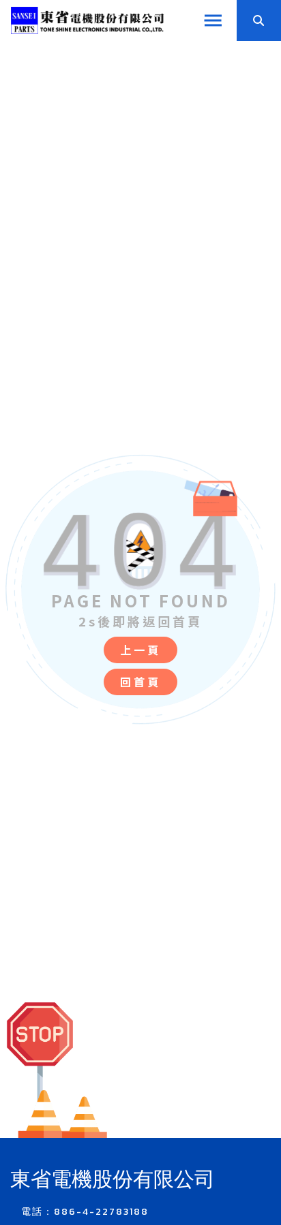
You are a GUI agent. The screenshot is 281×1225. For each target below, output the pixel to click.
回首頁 (140, 681)
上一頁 (140, 649)
